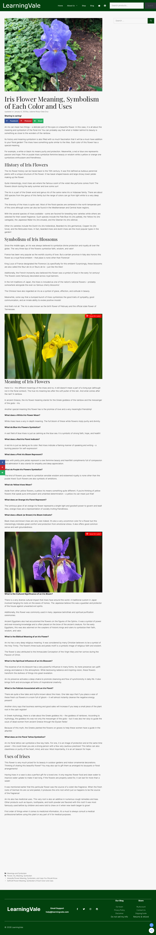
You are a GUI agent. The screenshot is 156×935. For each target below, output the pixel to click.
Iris (14, 876)
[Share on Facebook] (2, 462)
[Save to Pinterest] (2, 467)
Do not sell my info (119, 917)
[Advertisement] (135, 51)
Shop (84, 5)
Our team (119, 906)
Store (141, 900)
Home (60, 5)
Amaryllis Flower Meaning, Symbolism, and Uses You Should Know (32, 878)
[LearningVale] (21, 5)
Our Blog (119, 900)
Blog (92, 5)
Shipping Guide (141, 913)
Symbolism (28, 876)
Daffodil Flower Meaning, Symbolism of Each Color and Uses (30, 881)
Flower (9, 876)
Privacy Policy (119, 910)
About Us (71, 5)
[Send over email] (2, 472)
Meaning (19, 876)
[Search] (151, 21)
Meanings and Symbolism (16, 873)
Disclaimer (119, 913)
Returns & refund (141, 917)
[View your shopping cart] (99, 5)
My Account (141, 906)
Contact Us (141, 910)
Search (150, 5)
